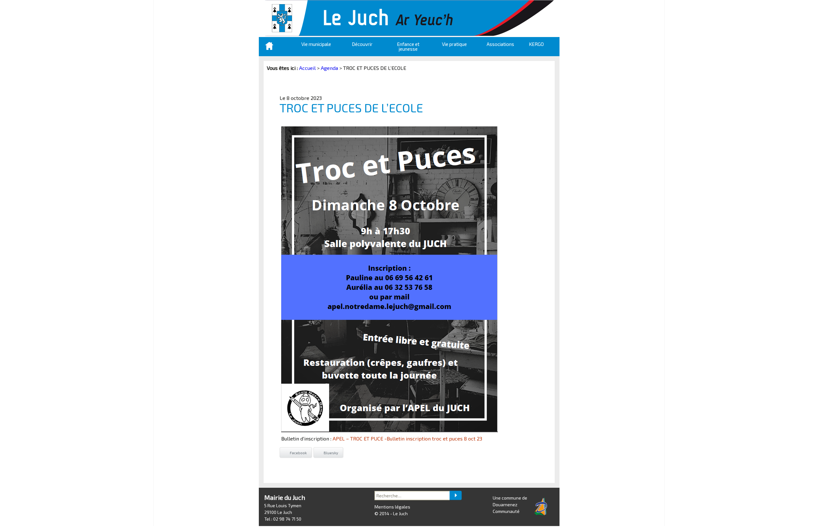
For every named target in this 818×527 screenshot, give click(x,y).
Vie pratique (454, 44)
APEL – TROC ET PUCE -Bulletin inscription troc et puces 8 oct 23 (407, 438)
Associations (500, 44)
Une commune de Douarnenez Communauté (510, 504)
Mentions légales (392, 506)
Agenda (329, 68)
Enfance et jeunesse (408, 46)
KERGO (536, 44)
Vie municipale (316, 44)
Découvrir (362, 44)
